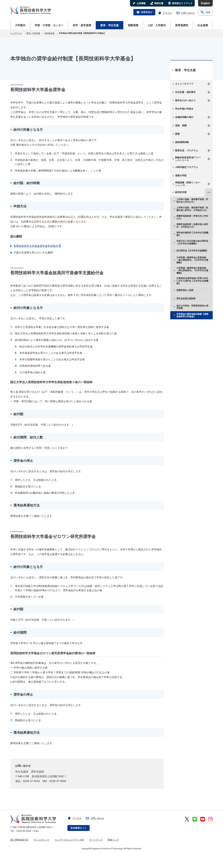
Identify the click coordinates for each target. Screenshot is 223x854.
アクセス (165, 13)
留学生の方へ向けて (184, 100)
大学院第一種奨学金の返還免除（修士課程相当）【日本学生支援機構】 (190, 260)
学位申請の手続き (182, 109)
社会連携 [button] (203, 25)
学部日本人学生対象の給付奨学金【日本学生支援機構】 (190, 242)
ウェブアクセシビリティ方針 (69, 839)
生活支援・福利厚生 (184, 92)
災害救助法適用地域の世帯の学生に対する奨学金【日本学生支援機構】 (190, 281)
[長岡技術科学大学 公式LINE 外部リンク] (194, 819)
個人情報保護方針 (19, 839)
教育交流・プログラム (185, 150)
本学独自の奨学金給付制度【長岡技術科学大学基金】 (190, 315)
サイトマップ (96, 839)
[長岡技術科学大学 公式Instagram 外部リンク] (210, 819)
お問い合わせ (185, 13)
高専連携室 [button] (181, 25)
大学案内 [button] (20, 25)
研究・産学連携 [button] (82, 25)
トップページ (16, 33)
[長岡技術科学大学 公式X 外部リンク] (187, 819)
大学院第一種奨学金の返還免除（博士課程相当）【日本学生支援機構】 (190, 270)
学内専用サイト (79, 828)
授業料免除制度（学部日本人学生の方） (190, 217)
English (205, 3)
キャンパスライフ (182, 84)
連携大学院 (179, 175)
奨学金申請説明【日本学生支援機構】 (190, 234)
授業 (176, 134)
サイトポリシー (41, 839)
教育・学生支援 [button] (109, 25)
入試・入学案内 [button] (157, 25)
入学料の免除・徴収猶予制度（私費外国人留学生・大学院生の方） (190, 209)
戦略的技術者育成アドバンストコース (186, 159)
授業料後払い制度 (183, 290)
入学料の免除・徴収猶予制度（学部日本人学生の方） (190, 200)
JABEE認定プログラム (185, 167)
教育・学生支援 (33, 33)
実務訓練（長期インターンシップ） (186, 184)
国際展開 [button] (133, 25)
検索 (205, 12)
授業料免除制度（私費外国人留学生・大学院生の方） (190, 225)
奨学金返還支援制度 (184, 299)
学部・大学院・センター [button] (49, 25)
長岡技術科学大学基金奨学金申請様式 (36, 246)
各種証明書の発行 (182, 117)
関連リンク (113, 839)
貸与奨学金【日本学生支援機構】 (190, 250)
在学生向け (144, 12)
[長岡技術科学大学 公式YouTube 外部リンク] (202, 819)
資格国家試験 (180, 142)
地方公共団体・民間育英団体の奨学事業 (190, 307)
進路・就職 (179, 125)
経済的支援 (49, 33)
